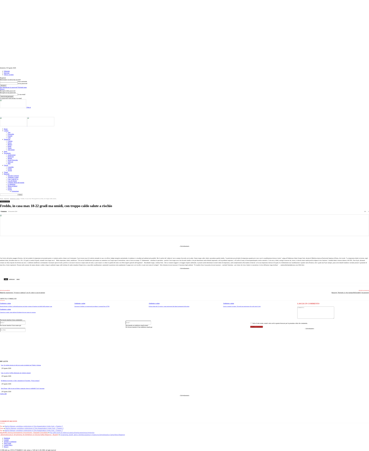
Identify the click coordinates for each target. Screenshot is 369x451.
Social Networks (13, 160)
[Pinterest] (189, 240)
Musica (10, 144)
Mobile (10, 158)
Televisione (11, 150)
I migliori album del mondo (16, 182)
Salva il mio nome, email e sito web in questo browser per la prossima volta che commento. (280, 323)
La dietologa (11, 184)
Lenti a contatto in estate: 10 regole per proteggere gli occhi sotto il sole (242, 306)
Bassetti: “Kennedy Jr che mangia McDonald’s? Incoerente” (350, 293)
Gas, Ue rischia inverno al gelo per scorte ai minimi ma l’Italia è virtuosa (21, 365)
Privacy (2, 89)
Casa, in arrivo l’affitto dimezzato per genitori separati (16, 373)
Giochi (6, 165)
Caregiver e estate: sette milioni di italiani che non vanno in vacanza (18, 312)
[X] (167, 240)
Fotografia (11, 134)
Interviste (6, 73)
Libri (9, 137)
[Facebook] (160, 240)
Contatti (6, 440)
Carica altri (3, 394)
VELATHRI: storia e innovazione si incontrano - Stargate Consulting (24, 432)
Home (6, 129)
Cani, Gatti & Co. (13, 179)
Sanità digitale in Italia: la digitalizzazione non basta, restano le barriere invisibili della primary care (26, 306)
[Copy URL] (217, 240)
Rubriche (6, 174)
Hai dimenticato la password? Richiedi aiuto (13, 87)
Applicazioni (11, 155)
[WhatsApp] (196, 240)
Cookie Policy (8, 445)
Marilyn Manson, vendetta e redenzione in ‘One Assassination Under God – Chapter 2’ (34, 426)
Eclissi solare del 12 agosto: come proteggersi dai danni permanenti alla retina (169, 306)
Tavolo (10, 170)
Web (9, 163)
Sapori (10, 188)
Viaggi (6, 172)
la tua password (22, 83)
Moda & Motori (12, 186)
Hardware (11, 156)
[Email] (203, 240)
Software (10, 162)
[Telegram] (182, 240)
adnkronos (12, 279)
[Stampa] (210, 240)
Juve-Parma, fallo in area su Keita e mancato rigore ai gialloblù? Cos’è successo (22, 388)
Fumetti (10, 136)
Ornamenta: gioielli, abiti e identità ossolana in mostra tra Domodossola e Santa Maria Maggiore (92, 435)
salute (18, 279)
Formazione (15, 191)
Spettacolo (7, 139)
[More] (224, 240)
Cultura (6, 130)
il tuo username (22, 81)
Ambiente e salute (13, 177)
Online (10, 169)
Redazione (4, 211)
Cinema (10, 141)
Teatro (10, 148)
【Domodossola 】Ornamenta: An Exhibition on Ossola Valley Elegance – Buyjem (29, 435)
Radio (9, 146)
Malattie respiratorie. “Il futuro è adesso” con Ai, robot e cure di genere (22, 293)
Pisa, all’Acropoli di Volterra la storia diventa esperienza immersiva (72, 432)
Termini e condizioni (10, 441)
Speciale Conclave (13, 175)
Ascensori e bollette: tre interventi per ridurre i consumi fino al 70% (91, 306)
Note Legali (7, 443)
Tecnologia (7, 153)
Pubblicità (7, 438)
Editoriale (7, 71)
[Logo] (13, 125)
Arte (9, 132)
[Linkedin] (174, 240)
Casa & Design (12, 181)
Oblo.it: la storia (9, 74)
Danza (10, 143)
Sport (5, 151)
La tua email (21, 94)
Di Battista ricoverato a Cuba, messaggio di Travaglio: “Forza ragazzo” (20, 380)
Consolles (11, 167)
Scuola (10, 189)
